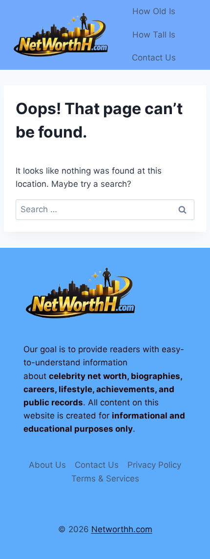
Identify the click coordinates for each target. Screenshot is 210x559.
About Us (47, 465)
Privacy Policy (154, 465)
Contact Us (154, 57)
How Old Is (153, 11)
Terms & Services (105, 478)
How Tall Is (153, 35)
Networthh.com (121, 529)
